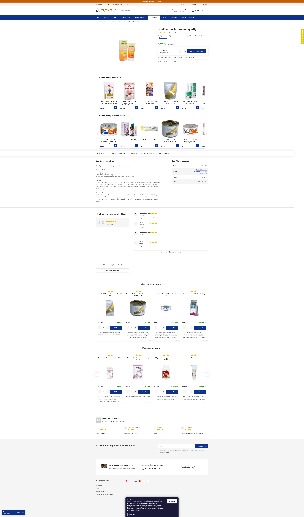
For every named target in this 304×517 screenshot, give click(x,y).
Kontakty (108, 4)
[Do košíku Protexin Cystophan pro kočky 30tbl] (116, 392)
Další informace (135, 510)
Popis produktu (100, 153)
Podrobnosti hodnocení (179, 33)
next (207, 374)
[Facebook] (193, 467)
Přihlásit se (201, 446)
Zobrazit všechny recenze (171, 252)
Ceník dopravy (99, 4)
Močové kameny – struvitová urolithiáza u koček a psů (200, 171)
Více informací (163, 38)
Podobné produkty (163, 153)
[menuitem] (99, 17)
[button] (97, 96)
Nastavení (132, 514)
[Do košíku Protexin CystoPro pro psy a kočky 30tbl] (144, 392)
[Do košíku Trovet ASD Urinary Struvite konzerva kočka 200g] (144, 328)
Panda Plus (191, 57)
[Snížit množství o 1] (180, 51)
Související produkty (146, 153)
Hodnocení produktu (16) (117, 153)
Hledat (166, 11)
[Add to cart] (115, 107)
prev (97, 374)
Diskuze (132, 153)
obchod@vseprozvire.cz (154, 465)
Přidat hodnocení (112, 232)
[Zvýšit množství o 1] (185, 51)
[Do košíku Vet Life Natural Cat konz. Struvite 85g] (172, 328)
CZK (183, 4)
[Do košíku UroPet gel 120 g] (200, 392)
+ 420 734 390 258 (180, 10)
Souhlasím (172, 501)
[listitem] (109, 95)
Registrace (204, 4)
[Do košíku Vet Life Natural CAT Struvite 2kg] (200, 328)
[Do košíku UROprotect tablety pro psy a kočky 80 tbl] (172, 392)
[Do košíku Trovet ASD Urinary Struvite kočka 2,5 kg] (116, 328)
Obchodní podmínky (118, 4)
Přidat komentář (112, 270)
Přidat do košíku (196, 51)
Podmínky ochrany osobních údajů (105, 494)
